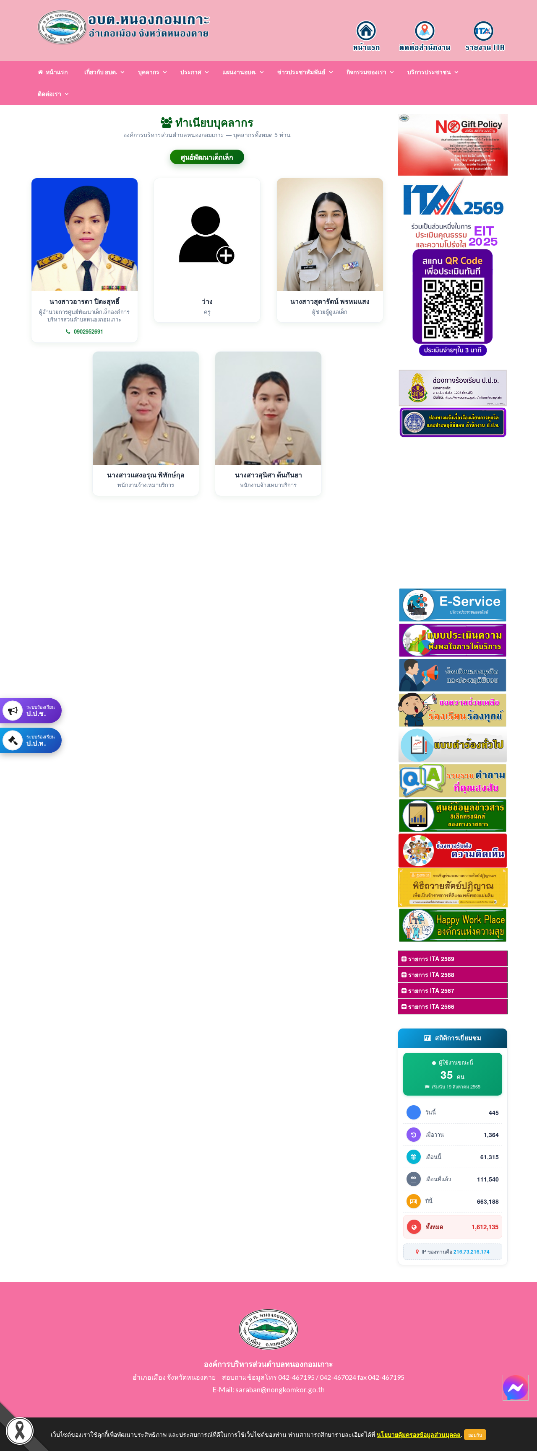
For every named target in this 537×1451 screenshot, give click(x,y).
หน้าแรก (55, 71)
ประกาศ (190, 71)
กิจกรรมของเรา (366, 71)
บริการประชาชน (429, 71)
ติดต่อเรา (49, 93)
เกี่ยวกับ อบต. (100, 71)
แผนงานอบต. (239, 71)
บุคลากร (148, 71)
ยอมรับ (475, 1434)
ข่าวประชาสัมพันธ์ (301, 71)
